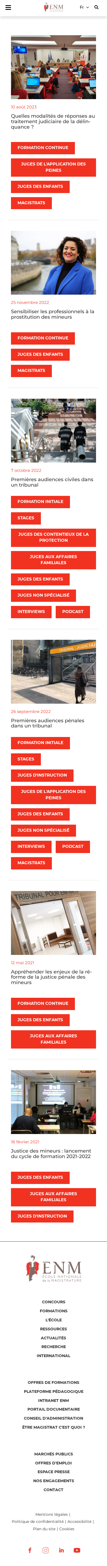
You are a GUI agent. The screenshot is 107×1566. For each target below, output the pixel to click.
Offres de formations (53, 1383)
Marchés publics (53, 1454)
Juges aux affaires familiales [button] (53, 560)
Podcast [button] (72, 612)
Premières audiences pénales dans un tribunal (47, 723)
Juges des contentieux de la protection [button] (53, 537)
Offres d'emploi (53, 1463)
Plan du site (44, 1529)
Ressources (53, 1329)
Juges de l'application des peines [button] (53, 167)
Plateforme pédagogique (53, 1392)
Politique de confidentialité (38, 1521)
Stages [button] (26, 518)
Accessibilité (79, 1521)
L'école (54, 1320)
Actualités (53, 1338)
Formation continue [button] (43, 148)
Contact (53, 1490)
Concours (53, 1302)
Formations (53, 1311)
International (53, 1356)
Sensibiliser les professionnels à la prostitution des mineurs (52, 314)
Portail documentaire (53, 1409)
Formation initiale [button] (40, 502)
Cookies (66, 1528)
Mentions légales (51, 1514)
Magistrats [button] (31, 203)
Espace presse (54, 1472)
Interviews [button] (31, 612)
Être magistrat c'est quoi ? (53, 1427)
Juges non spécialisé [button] (43, 595)
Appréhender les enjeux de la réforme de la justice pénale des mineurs (51, 977)
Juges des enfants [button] (40, 187)
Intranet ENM (53, 1401)
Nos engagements (53, 1481)
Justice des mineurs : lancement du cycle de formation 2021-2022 (51, 1153)
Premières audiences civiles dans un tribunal (52, 482)
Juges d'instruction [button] (42, 775)
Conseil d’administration (53, 1418)
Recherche (53, 1347)
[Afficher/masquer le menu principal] (8, 7)
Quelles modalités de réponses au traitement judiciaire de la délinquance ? (53, 121)
